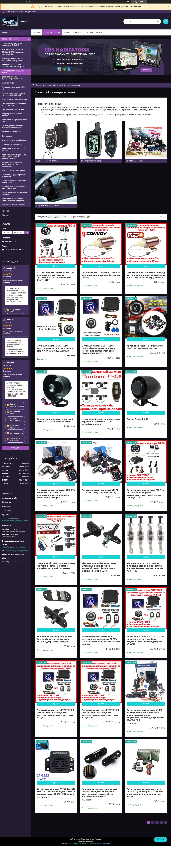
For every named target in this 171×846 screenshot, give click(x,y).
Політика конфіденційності (100, 843)
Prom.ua (98, 839)
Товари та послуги (51, 32)
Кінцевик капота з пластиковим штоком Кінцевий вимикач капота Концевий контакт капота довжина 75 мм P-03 (145, 567)
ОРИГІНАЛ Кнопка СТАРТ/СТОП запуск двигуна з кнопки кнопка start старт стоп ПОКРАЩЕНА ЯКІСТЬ (56, 348)
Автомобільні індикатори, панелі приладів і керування (13, 199)
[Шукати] (158, 21)
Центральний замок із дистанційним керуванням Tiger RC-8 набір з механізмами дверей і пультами (56, 565)
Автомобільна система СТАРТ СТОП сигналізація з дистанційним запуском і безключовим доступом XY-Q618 (145, 640)
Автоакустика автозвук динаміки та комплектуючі (13, 66)
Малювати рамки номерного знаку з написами (13, 187)
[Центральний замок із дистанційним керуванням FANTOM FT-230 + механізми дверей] (101, 391)
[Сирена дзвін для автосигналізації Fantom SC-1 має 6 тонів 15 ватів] (56, 391)
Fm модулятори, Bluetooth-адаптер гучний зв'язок (13, 127)
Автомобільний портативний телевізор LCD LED (14, 104)
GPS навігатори (8, 83)
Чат (162, 839)
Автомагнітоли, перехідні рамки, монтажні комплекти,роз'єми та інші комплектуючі (13, 52)
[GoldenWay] (10, 21)
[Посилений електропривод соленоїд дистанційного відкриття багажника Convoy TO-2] (101, 244)
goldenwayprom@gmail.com (18, 551)
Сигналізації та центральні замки (13, 72)
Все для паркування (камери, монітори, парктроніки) (14, 94)
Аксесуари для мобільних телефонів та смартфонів (12, 60)
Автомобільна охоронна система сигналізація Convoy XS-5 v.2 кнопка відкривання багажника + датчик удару (145, 793)
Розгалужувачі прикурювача (13, 170)
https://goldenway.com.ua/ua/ (13, 547)
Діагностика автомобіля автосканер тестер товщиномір (12, 164)
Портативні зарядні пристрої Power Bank (14, 175)
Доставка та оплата (93, 32)
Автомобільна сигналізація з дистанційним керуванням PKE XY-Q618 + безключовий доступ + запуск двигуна (101, 640)
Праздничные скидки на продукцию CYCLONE (12, 44)
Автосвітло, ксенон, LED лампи (14, 99)
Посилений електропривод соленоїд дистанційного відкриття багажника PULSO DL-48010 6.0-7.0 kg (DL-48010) (146, 275)
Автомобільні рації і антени (13, 109)
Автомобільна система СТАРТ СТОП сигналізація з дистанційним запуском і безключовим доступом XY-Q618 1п (100, 714)
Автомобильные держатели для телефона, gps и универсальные (14, 156)
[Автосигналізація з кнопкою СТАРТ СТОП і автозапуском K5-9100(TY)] (101, 461)
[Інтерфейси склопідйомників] (56, 186)
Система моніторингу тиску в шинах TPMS (14, 181)
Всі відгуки (15, 448)
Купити (56, 266)
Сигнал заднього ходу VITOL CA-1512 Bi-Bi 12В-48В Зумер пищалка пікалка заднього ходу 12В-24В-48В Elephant (56, 791)
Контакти (77, 32)
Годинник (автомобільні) (12, 145)
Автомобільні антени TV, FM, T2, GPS (13, 150)
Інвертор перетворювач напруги (12, 114)
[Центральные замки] (146, 142)
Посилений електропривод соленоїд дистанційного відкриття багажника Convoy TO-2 (101, 275)
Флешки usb (7, 136)
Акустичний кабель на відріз (13, 205)
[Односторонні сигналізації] (56, 142)
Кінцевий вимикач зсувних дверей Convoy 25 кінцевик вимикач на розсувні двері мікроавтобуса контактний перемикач (100, 793)
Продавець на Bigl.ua (85, 841)
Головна (36, 32)
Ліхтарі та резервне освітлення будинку (15, 193)
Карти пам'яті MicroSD (11, 132)
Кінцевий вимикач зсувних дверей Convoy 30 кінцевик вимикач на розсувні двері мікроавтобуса (55, 639)
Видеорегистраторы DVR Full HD (14, 88)
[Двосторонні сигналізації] (101, 142)
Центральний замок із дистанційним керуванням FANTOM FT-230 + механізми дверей (101, 421)
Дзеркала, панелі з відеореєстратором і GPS (12, 78)
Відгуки (5, 215)
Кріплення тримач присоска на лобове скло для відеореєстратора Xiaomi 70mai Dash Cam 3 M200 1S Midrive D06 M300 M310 (16, 389)
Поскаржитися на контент (79, 843)
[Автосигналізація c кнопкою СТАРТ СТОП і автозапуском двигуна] (146, 317)
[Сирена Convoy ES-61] (146, 391)
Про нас (67, 32)
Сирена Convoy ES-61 (137, 419)
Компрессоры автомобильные (14, 140)
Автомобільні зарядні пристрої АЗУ (15, 120)
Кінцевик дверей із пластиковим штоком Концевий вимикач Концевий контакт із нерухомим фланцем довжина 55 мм (99, 567)
